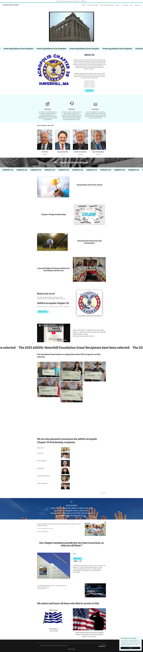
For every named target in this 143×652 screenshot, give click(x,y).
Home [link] (83, 5)
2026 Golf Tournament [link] (92, 5)
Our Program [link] (125, 5)
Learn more (89, 90)
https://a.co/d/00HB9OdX (42, 531)
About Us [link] (117, 5)
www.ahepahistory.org (42, 588)
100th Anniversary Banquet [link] (107, 5)
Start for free (83, 1)
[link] (11, 5)
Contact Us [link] (137, 5)
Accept (130, 647)
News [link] (131, 5)
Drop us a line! (43, 311)
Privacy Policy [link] (71, 649)
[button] (103, 493)
